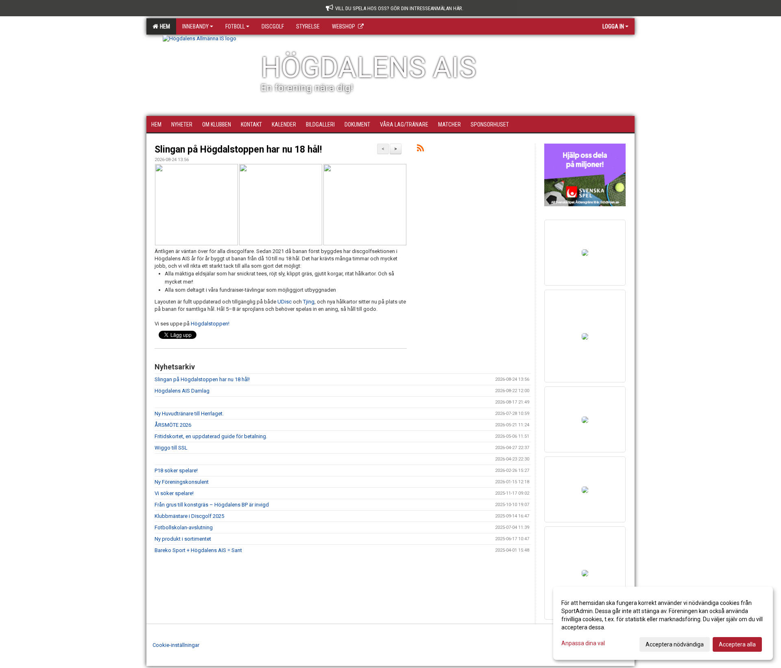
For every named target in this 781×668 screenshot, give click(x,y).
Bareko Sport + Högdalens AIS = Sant (198, 550)
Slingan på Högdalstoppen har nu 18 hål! (238, 149)
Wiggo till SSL (171, 448)
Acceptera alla (737, 644)
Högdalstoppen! (210, 324)
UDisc (284, 302)
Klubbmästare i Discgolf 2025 (189, 516)
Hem (163, 26)
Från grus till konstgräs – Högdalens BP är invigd (212, 505)
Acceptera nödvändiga (675, 644)
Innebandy (195, 26)
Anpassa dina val (583, 643)
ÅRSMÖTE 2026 (173, 425)
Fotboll (235, 26)
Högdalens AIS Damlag (182, 391)
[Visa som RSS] (420, 149)
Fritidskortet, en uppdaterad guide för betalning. (211, 436)
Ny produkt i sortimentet (183, 539)
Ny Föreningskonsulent (182, 482)
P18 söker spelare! (176, 470)
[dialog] (663, 623)
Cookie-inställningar (176, 645)
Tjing (308, 302)
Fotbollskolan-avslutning (184, 527)
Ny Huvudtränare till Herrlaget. (189, 413)
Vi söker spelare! (174, 493)
